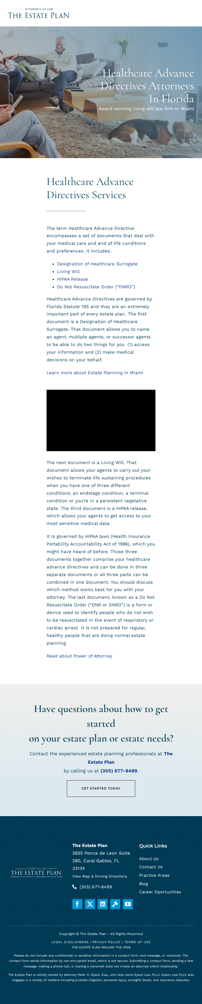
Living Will (68, 271)
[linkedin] (103, 904)
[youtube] (128, 904)
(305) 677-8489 (118, 770)
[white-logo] (36, 868)
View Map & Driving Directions (99, 876)
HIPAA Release (72, 279)
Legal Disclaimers (70, 942)
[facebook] (77, 904)
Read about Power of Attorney (79, 656)
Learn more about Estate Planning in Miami (95, 372)
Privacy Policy (106, 942)
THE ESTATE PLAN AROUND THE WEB (101, 947)
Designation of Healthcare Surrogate (97, 263)
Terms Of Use (137, 942)
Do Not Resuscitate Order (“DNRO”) (96, 286)
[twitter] (90, 904)
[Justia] (115, 904)
